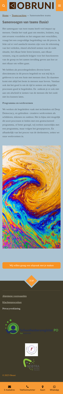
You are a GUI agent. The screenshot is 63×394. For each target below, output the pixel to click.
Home (5, 15)
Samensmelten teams (40, 15)
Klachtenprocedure (12, 302)
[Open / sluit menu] (59, 5)
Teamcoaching (19, 15)
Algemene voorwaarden (14, 296)
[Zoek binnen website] (3, 5)
